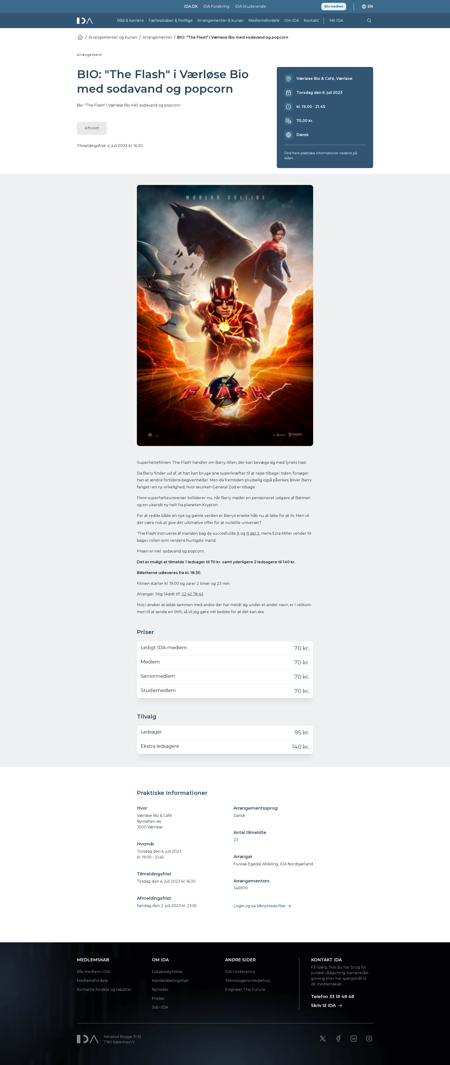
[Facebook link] (338, 1039)
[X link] (323, 1039)
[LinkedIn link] (354, 1039)
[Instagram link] (369, 1039)
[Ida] (85, 21)
